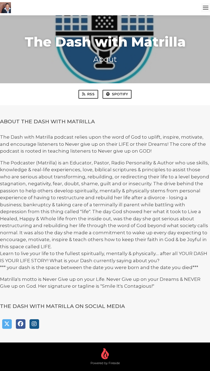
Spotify (120, 94)
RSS (91, 94)
